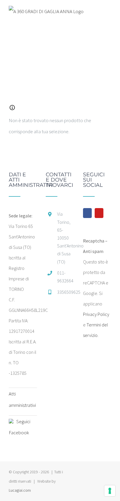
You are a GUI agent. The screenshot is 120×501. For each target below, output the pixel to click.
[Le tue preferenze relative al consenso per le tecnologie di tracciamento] (109, 490)
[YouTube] (99, 213)
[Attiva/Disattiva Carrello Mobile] (98, 12)
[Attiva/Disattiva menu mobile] (109, 12)
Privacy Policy (96, 314)
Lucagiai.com (20, 490)
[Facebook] (87, 213)
